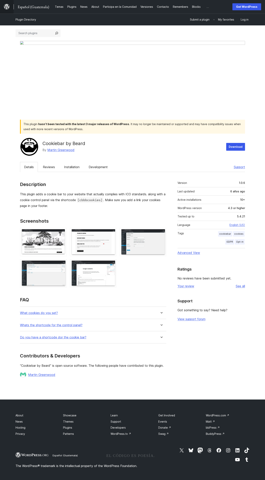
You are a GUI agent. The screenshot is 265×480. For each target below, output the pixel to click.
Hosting (20, 427)
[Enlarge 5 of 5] (111, 264)
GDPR (229, 241)
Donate (164, 427)
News (19, 421)
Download (235, 146)
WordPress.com (217, 415)
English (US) (237, 225)
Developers (118, 427)
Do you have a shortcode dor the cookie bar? (53, 337)
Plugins (67, 427)
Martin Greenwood (60, 150)
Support (239, 167)
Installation (72, 167)
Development (98, 167)
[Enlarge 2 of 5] (111, 233)
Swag (163, 433)
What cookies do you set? (39, 313)
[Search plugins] (57, 33)
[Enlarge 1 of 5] (61, 233)
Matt (210, 421)
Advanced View (189, 253)
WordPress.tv (121, 433)
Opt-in (239, 241)
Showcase (69, 415)
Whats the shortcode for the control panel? (51, 325)
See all (240, 286)
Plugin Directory (26, 19)
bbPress (213, 427)
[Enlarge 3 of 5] (161, 233)
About (19, 415)
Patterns (68, 433)
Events (162, 421)
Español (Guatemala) (65, 455)
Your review (186, 286)
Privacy (20, 433)
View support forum (191, 319)
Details (29, 167)
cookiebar (225, 233)
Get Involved (166, 415)
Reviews (49, 167)
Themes (68, 421)
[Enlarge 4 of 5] (61, 264)
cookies (238, 233)
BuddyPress (215, 433)
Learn (114, 415)
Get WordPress (246, 6)
